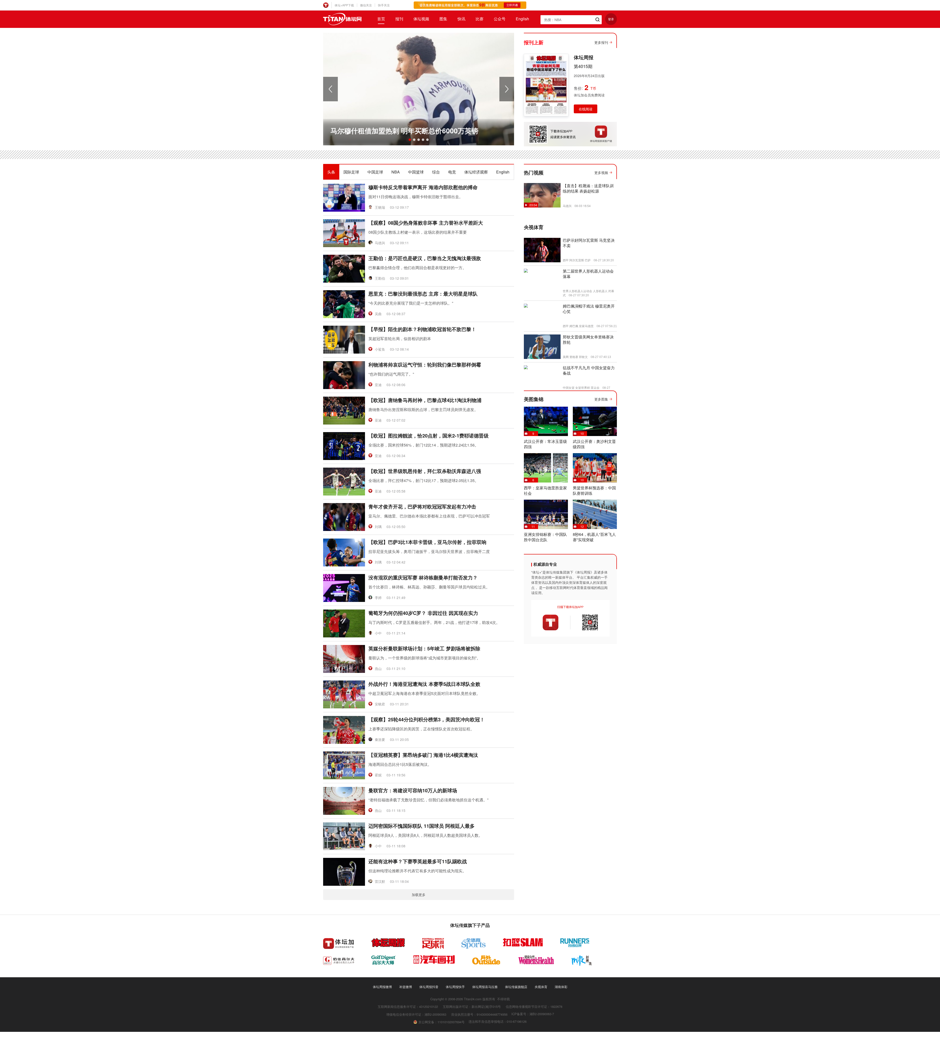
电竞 (452, 172)
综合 (436, 172)
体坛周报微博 (382, 986)
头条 (331, 172)
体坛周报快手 (455, 986)
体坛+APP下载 (344, 5)
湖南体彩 (561, 986)
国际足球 (351, 172)
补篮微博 (405, 986)
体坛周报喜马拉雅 (485, 986)
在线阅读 (585, 108)
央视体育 (541, 986)
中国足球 (375, 172)
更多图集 (601, 399)
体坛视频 (421, 19)
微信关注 (366, 5)
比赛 (479, 19)
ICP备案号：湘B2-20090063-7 (532, 1014)
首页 (381, 19)
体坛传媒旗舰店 (516, 986)
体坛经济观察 (476, 172)
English (522, 19)
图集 (443, 19)
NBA (395, 172)
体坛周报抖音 (428, 986)
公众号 (499, 19)
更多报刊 (601, 42)
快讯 (461, 19)
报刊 (399, 19)
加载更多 (418, 894)
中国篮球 (416, 172)
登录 (611, 19)
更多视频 (601, 172)
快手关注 (384, 5)
